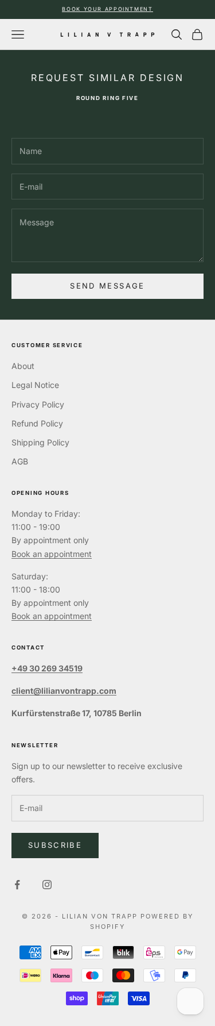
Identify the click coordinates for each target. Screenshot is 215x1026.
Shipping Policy (40, 442)
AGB (19, 461)
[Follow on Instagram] (47, 884)
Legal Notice (35, 385)
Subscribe (55, 845)
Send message (107, 285)
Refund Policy (37, 423)
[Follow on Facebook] (17, 884)
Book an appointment (51, 554)
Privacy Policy (37, 404)
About (22, 366)
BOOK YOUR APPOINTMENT (107, 9)
